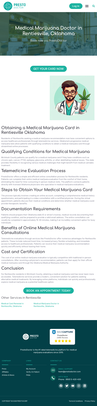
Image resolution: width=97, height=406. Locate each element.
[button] (87, 6)
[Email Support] (53, 370)
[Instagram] (78, 385)
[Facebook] (61, 385)
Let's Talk (63, 377)
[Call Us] (53, 378)
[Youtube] (72, 385)
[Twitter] (66, 385)
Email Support (65, 369)
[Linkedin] (84, 385)
